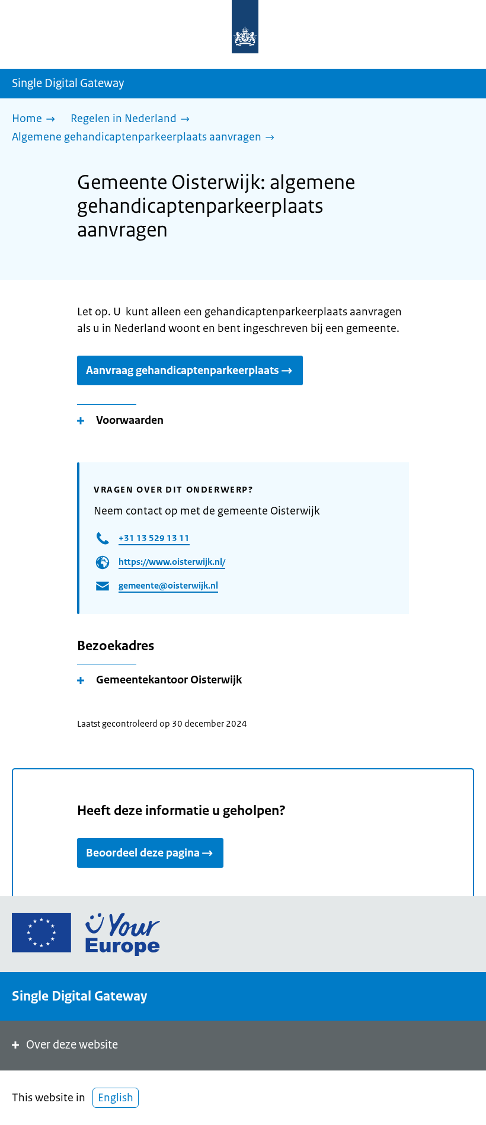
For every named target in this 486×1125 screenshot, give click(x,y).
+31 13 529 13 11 (154, 538)
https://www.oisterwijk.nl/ (172, 561)
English (115, 1098)
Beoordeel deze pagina (143, 853)
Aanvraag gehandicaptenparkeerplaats (182, 370)
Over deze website (72, 1044)
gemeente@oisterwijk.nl (168, 585)
